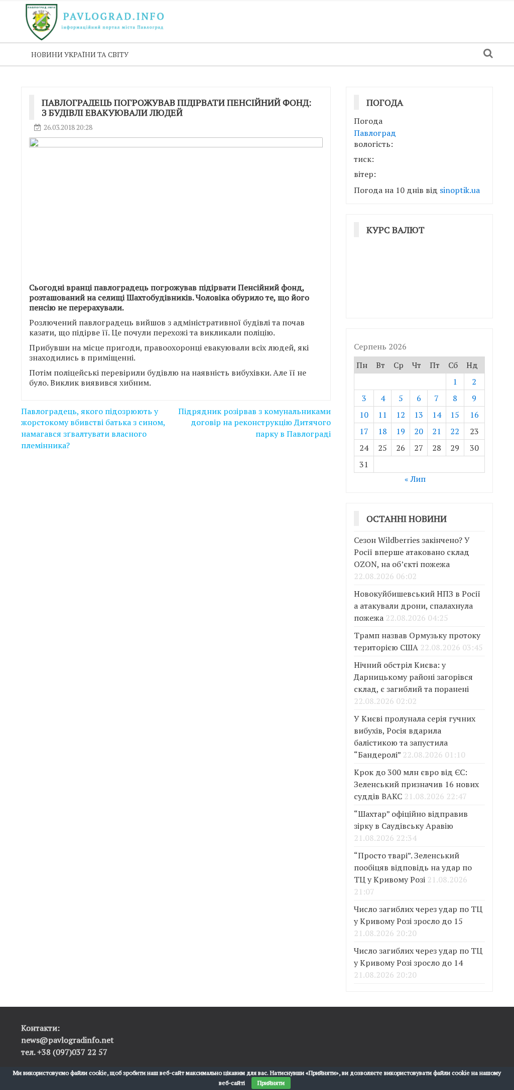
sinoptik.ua (460, 190)
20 (418, 431)
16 (474, 414)
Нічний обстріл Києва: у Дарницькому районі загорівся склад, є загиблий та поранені (413, 676)
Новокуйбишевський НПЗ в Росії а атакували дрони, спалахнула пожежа (417, 605)
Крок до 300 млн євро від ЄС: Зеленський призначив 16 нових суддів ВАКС (416, 784)
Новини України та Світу (79, 54)
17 (363, 431)
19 (400, 431)
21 (436, 431)
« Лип (415, 478)
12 (400, 414)
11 (382, 414)
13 (418, 414)
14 (436, 414)
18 (382, 431)
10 (363, 414)
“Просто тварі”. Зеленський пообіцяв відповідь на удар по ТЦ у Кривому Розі (413, 867)
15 (454, 414)
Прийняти (271, 1082)
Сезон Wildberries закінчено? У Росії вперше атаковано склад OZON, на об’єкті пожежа (412, 552)
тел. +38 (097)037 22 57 (64, 1051)
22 (454, 431)
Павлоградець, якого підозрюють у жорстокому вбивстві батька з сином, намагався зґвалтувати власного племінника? (93, 428)
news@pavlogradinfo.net (67, 1039)
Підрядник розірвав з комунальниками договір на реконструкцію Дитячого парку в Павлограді (254, 423)
